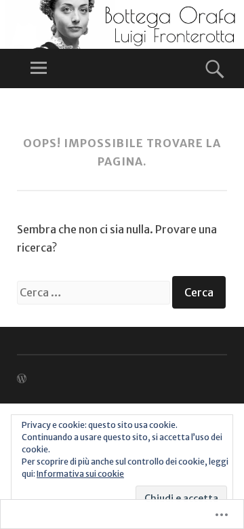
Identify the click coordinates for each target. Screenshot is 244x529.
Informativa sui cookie (80, 474)
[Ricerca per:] (94, 292)
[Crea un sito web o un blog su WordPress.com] (21, 379)
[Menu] (38, 68)
